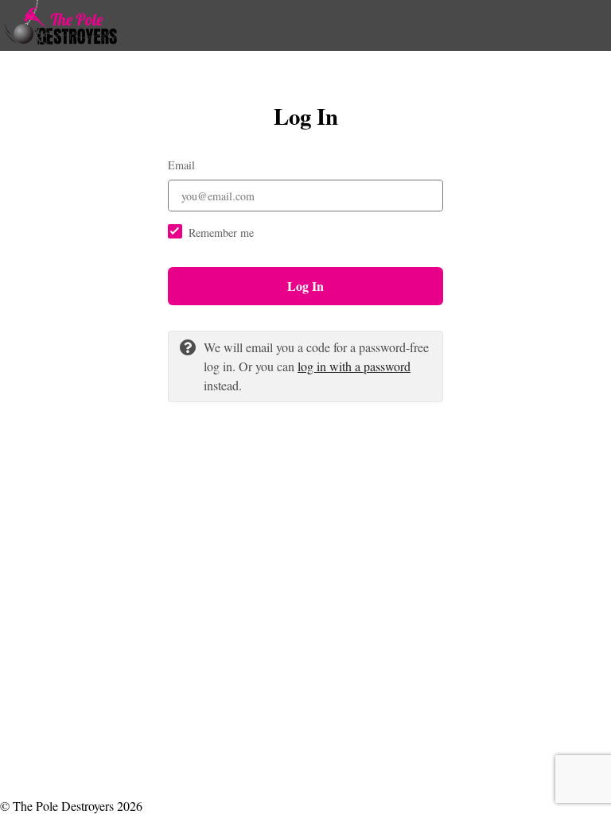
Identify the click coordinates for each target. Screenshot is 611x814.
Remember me (221, 232)
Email (181, 164)
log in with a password (354, 366)
